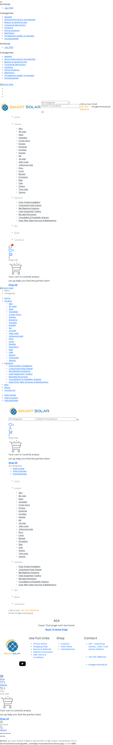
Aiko (21, 128)
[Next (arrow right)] (4, 736)
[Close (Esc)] (9, 733)
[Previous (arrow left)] (1, 736)
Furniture (8, 27)
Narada (22, 174)
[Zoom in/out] (1, 733)
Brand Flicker (82, 671)
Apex (21, 134)
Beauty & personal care (15, 22)
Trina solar (23, 189)
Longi (21, 171)
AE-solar (22, 131)
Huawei (22, 153)
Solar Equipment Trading (30, 211)
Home (17, 116)
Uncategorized (11, 38)
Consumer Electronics (15, 25)
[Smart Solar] (6, 84)
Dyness (22, 144)
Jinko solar (24, 162)
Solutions (18, 197)
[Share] (7, 733)
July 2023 (8, 8)
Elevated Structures (27, 214)
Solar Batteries (11, 400)
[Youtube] (22, 663)
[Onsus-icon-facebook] (7, 663)
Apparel (8, 17)
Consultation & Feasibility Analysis (34, 217)
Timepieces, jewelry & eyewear (19, 36)
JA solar (22, 159)
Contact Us (19, 239)
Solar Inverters (11, 398)
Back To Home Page (56, 629)
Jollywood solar (26, 165)
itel (20, 156)
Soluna (22, 186)
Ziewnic (22, 192)
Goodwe (22, 150)
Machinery (9, 33)
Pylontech (23, 177)
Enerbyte (23, 147)
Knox (21, 168)
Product (17, 123)
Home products (11, 30)
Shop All (13, 284)
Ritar (21, 180)
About (17, 232)
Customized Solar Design (30, 205)
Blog (16, 225)
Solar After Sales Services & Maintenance (37, 220)
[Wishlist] (10, 246)
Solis (21, 183)
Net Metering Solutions (29, 208)
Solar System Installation (29, 202)
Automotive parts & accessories (19, 19)
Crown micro (24, 141)
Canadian (23, 137)
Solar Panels (10, 395)
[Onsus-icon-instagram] (15, 663)
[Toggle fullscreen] (4, 733)
